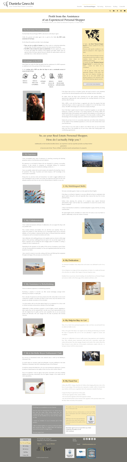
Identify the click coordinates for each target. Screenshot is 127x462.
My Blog (26, 452)
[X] (110, 11)
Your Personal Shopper (25, 443)
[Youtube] (84, 439)
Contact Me (25, 455)
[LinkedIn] (114, 11)
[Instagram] (121, 11)
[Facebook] (117, 11)
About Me (25, 440)
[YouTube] (124, 11)
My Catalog (25, 446)
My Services (25, 449)
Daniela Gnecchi (21, 3)
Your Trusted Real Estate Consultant (21, 6)
